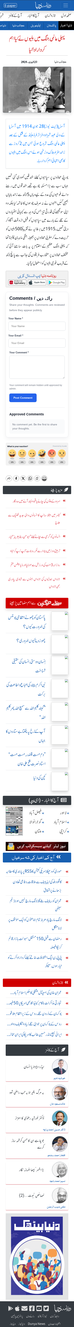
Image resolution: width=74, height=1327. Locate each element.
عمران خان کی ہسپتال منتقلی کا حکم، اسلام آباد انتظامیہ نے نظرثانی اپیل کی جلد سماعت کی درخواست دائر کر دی (38, 993)
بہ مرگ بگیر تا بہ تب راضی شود (26, 1092)
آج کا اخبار (33, 15)
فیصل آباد (35, 812)
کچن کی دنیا (39, 777)
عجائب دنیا (18, 25)
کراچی (63, 831)
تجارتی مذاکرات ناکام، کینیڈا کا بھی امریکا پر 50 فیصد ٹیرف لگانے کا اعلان (35, 1004)
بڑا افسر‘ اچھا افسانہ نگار (31, 1170)
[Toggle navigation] (65, 5)
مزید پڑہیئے (56, 489)
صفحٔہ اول (66, 15)
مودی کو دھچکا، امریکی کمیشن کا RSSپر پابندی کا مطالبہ (34, 871)
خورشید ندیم (59, 1078)
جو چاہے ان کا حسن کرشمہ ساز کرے (28, 1144)
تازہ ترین (50, 15)
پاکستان (51, 25)
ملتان (38, 831)
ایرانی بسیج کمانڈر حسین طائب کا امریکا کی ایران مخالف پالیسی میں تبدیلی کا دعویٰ (34, 1035)
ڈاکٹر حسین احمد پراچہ (54, 1130)
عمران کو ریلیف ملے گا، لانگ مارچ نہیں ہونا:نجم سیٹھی (36, 905)
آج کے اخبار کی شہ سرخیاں (33, 857)
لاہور (63, 812)
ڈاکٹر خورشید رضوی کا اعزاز (29, 1118)
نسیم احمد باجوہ (57, 1181)
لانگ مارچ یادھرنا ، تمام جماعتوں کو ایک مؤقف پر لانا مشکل (35, 923)
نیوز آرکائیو (42, 1316)
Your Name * (15, 318)
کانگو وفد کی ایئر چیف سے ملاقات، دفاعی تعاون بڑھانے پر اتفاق (37, 886)
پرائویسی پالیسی (17, 1316)
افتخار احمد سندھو (56, 1155)
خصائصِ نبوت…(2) (31, 1195)
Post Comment (22, 397)
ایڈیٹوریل (35, 25)
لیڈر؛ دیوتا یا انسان (34, 1067)
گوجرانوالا (35, 822)
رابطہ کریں (54, 1316)
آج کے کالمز (15, 15)
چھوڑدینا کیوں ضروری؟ (31, 640)
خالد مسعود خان (57, 1104)
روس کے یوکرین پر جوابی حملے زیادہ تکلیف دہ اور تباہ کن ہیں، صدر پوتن (35, 1024)
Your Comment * (19, 352)
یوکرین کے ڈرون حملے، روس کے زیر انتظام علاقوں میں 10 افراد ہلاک (34, 1014)
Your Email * (15, 335)
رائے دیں (30, 1316)
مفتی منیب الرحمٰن (56, 1207)
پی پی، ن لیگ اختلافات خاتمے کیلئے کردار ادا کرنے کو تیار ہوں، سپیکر (35, 961)
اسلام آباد (60, 822)
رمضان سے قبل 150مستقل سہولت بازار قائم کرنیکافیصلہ (35, 942)
